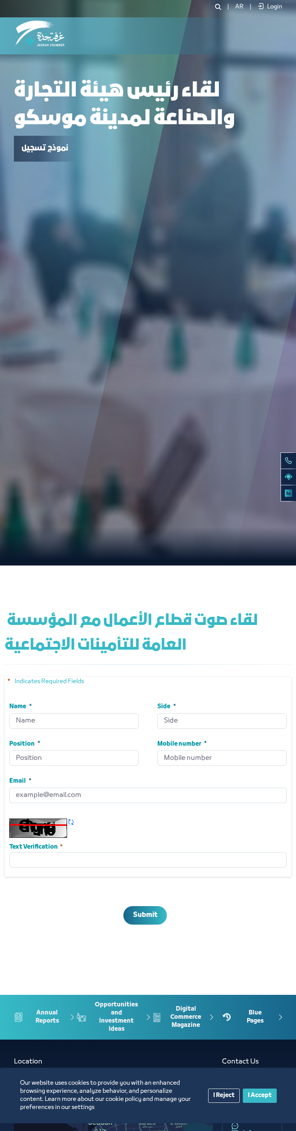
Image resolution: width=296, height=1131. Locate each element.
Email (17, 781)
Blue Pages (255, 1017)
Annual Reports (47, 1017)
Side (163, 707)
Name (17, 707)
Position (22, 744)
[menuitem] (239, 7)
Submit (145, 915)
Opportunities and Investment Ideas (116, 1017)
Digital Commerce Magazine (185, 1017)
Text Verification (36, 846)
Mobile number (179, 744)
